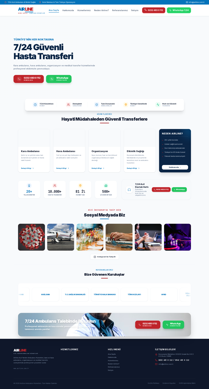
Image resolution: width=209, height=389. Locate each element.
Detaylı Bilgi (26, 168)
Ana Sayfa (54, 10)
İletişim (134, 10)
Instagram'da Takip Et (106, 257)
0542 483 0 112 (182, 360)
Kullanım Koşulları (169, 383)
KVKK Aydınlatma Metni (187, 383)
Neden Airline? (101, 10)
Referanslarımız (120, 10)
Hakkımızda (68, 10)
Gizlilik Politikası (153, 383)
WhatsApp (180, 189)
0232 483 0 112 (155, 10)
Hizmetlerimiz (84, 10)
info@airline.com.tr (196, 2)
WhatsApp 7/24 (181, 10)
